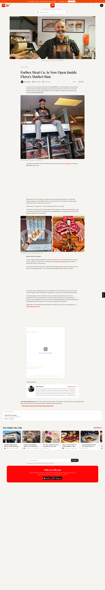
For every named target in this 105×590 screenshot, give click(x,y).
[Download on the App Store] (47, 478)
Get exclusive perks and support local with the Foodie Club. (38, 406)
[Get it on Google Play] (57, 478)
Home (21, 67)
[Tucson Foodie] (52, 5)
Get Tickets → (71, 1)
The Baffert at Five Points (61, 261)
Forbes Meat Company (10, 415)
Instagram (11, 418)
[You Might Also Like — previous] (88, 427)
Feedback (103, 295)
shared (33, 201)
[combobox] (52, 12)
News (26, 67)
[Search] (66, 12)
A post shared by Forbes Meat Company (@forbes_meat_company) (45, 376)
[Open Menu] (101, 5)
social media (68, 163)
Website (6, 418)
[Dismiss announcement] (103, 1)
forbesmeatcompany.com (33, 306)
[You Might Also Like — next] (91, 427)
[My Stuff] (93, 5)
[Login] (97, 5)
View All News (97, 427)
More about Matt (72, 386)
